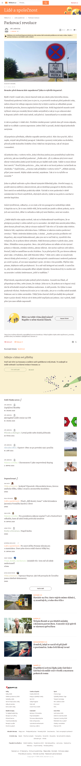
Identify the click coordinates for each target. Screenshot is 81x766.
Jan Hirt (32, 699)
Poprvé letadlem (34, 716)
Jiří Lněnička (15, 28)
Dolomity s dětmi (35, 726)
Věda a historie (10, 486)
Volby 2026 (9, 694)
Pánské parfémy (48, 745)
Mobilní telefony (27, 743)
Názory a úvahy (10, 462)
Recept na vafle (10, 723)
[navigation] (2, 2)
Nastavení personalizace (53, 754)
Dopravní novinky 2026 (60, 718)
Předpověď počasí (31, 731)
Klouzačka (53, 736)
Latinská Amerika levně (36, 723)
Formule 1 (56, 704)
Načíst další (40, 588)
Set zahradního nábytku (64, 736)
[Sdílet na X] (76, 342)
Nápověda (46, 751)
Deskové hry (67, 743)
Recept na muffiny (11, 716)
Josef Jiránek (8, 558)
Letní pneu (59, 743)
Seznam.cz (74, 3)
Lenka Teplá (7, 528)
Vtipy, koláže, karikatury (15, 560)
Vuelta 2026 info (34, 694)
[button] (40, 61)
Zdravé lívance (10, 718)
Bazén (20, 736)
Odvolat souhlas (38, 754)
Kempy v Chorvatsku (36, 713)
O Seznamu (24, 751)
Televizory (29, 745)
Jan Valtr (7, 483)
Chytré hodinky (37, 745)
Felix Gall (32, 704)
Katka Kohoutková (9, 573)
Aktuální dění (10, 447)
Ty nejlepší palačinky (12, 713)
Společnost (21, 349)
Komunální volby (10, 706)
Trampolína (38, 736)
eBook (63, 30)
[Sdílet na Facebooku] (73, 342)
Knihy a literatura (11, 531)
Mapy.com (22, 731)
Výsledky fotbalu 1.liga (60, 696)
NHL (55, 706)
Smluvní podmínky (35, 751)
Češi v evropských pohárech (64, 731)
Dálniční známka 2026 (60, 716)
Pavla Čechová (8, 498)
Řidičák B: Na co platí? (60, 721)
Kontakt (54, 751)
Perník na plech (10, 726)
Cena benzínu (51, 731)
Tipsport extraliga (59, 699)
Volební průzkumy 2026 (12, 696)
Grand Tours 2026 (35, 706)
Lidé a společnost (11, 501)
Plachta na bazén (28, 736)
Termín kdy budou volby (13, 701)
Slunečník (45, 736)
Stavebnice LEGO (39, 743)
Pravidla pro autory (25, 754)
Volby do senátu (10, 704)
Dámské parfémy (50, 743)
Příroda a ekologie (12, 432)
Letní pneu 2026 (58, 713)
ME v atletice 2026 (59, 701)
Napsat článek (64, 318)
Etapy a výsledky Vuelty (36, 696)
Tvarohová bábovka (11, 721)
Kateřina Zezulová (9, 543)
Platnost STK (57, 726)
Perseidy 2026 (42, 731)
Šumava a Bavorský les (36, 718)
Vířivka (44, 738)
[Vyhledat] (46, 3)
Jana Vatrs (7, 513)
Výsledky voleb (10, 699)
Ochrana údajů (63, 751)
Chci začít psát (15, 369)
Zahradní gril (37, 738)
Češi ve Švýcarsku (35, 721)
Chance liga (57, 694)
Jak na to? (31, 369)
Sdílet (70, 30)
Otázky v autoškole (59, 723)
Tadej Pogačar (34, 701)
